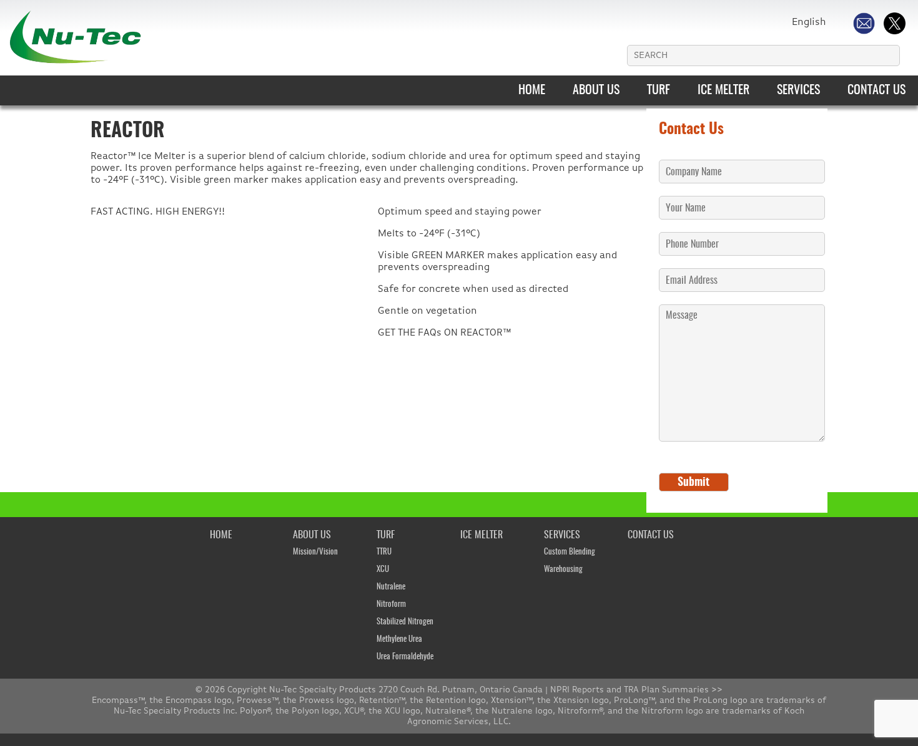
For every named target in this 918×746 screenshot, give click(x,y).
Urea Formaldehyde (405, 657)
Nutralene (391, 587)
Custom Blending (569, 552)
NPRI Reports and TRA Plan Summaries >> (636, 689)
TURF (658, 90)
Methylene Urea (399, 640)
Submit (693, 482)
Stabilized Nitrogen (405, 622)
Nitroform (391, 605)
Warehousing (563, 570)
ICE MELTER (723, 90)
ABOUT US (596, 90)
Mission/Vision (315, 552)
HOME (531, 90)
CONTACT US (876, 90)
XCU (383, 570)
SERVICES (798, 90)
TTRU (384, 552)
